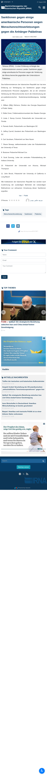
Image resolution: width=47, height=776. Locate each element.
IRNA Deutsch (19, 7)
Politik (26, 195)
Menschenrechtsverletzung (13, 214)
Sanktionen (28, 214)
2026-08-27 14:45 (9, 392)
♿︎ (42, 771)
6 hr (4, 330)
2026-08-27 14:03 (9, 416)
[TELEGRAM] (19, 474)
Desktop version (23, 467)
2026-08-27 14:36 (9, 400)
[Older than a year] (23, 351)
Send (4, 277)
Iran (20, 195)
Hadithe (5, 369)
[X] (23, 474)
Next (43, 312)
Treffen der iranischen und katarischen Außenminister (23, 381)
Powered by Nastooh (24, 487)
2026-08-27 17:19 (9, 383)
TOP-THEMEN (10, 288)
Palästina (38, 214)
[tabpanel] (23, 354)
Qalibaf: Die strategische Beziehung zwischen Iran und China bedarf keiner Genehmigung (20, 324)
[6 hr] (23, 305)
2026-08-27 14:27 (9, 408)
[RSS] (27, 474)
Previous (3, 312)
